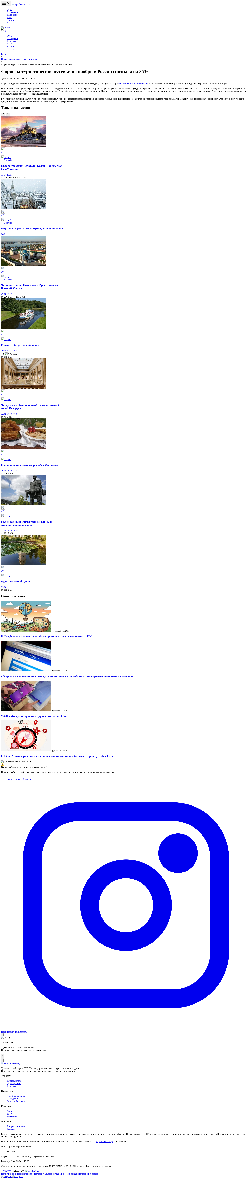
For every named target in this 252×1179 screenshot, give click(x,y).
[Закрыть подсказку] (2, 1034)
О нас (10, 1111)
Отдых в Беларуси (16, 1101)
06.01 (3, 234)
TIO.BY (7, 1171)
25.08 (10, 414)
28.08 (10, 470)
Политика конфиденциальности (17, 1174)
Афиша (10, 22)
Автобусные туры (16, 1096)
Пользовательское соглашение (49, 1174)
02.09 (15, 470)
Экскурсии (12, 12)
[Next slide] (8, 114)
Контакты (12, 1116)
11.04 (4, 174)
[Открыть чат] (2, 1056)
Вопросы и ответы (16, 1126)
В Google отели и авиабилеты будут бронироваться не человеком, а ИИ (46, 636)
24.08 (4, 414)
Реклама (11, 1129)
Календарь (12, 15)
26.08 (15, 414)
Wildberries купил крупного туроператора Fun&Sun (34, 716)
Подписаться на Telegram (18, 779)
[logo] (21, 4)
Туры (9, 9)
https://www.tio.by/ (104, 1141)
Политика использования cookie (82, 1174)
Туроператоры (14, 1083)
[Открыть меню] (6, 3)
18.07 (9, 174)
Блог (9, 17)
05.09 (9, 294)
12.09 (10, 350)
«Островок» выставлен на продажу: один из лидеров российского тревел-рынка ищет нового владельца (67, 676)
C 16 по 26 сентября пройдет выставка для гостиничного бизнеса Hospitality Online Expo (57, 756)
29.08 (4, 294)
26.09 (15, 350)
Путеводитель (14, 1081)
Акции (10, 20)
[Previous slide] (3, 114)
